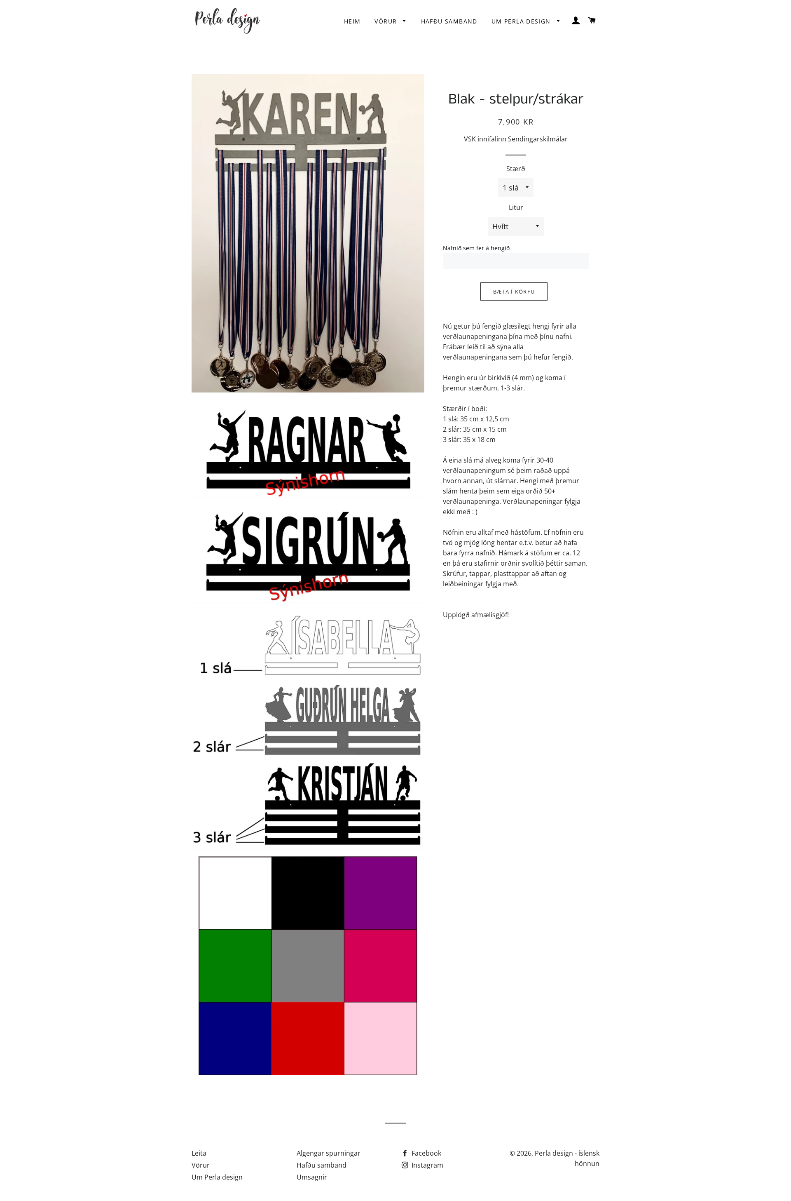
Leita (199, 1153)
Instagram (426, 1165)
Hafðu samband (449, 21)
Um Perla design (522, 21)
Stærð (515, 168)
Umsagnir (312, 1177)
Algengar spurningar (328, 1153)
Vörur (386, 21)
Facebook (425, 1153)
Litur (516, 207)
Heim (352, 21)
